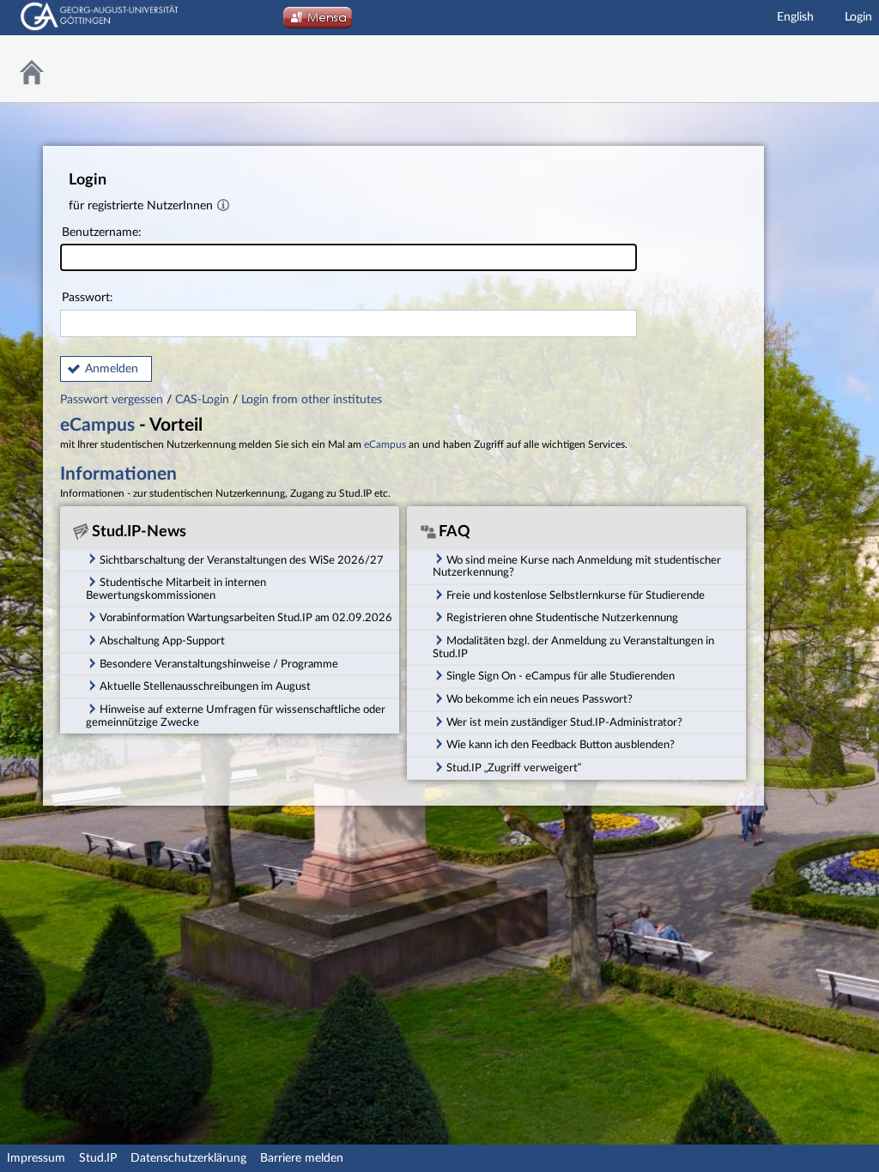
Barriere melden (301, 1158)
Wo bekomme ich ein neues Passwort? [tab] (539, 699)
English (795, 17)
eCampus (97, 425)
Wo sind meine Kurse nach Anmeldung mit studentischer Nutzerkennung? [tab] (577, 566)
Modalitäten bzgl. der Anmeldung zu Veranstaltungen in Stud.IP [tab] (573, 647)
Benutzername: (102, 233)
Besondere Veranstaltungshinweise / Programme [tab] (219, 664)
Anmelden (111, 369)
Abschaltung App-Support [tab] (162, 641)
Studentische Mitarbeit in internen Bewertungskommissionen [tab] (176, 589)
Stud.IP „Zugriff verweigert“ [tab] (513, 768)
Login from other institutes (311, 400)
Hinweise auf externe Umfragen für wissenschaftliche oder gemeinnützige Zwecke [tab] (235, 716)
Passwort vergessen (113, 400)
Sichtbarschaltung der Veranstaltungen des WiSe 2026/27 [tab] (242, 560)
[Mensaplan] (317, 22)
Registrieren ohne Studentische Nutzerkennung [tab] (562, 618)
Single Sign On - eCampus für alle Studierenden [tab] (560, 676)
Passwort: (87, 298)
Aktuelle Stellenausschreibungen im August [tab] (205, 686)
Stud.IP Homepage (823, 69)
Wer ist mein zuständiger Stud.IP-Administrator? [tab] (564, 722)
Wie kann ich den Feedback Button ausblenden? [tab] (560, 745)
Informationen (118, 474)
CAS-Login (202, 400)
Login (858, 17)
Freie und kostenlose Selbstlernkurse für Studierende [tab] (575, 595)
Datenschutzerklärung (188, 1158)
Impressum (36, 1158)
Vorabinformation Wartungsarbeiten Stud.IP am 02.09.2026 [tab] (246, 618)
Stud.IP (98, 1158)
